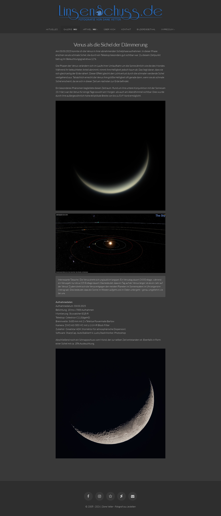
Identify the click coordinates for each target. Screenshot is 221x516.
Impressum (167, 29)
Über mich (109, 29)
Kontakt (126, 29)
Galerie (70, 29)
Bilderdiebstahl (146, 29)
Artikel (89, 29)
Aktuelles (52, 29)
